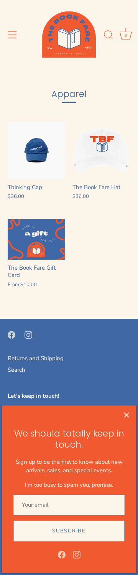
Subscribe (68, 530)
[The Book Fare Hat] (101, 150)
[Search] (108, 36)
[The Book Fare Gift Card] (36, 239)
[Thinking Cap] (36, 150)
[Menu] (12, 34)
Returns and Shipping (36, 358)
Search (16, 370)
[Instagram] (76, 554)
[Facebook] (62, 554)
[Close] (126, 415)
